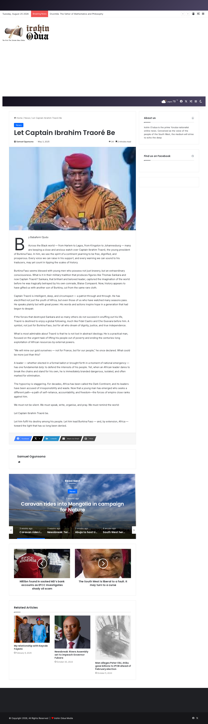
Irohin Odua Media (63, 718)
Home (19, 118)
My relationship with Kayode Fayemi (31, 647)
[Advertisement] (104, 72)
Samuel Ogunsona (24, 141)
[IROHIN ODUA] (26, 32)
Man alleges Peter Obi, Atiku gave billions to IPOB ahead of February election (113, 666)
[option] (72, 506)
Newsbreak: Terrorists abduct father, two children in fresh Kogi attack (72, 506)
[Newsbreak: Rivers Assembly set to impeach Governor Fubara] (72, 632)
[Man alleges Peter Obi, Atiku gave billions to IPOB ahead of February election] (113, 638)
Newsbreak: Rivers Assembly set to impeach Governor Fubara (71, 654)
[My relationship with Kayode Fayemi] (32, 629)
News (27, 118)
